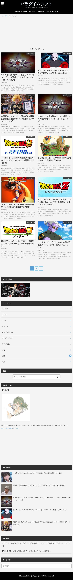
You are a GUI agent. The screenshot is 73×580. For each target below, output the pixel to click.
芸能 (3, 356)
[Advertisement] (36, 32)
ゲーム (4, 320)
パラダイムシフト (36, 4)
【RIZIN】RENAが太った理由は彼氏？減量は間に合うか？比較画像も (26, 551)
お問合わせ (41, 11)
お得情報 (17, 11)
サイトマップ (32, 11)
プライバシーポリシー (52, 11)
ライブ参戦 (6, 344)
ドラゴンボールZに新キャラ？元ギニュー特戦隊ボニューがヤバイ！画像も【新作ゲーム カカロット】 (35, 544)
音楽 (3, 362)
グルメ (4, 314)
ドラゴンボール (7, 332)
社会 (3, 350)
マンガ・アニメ (7, 338)
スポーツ (5, 326)
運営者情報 (24, 11)
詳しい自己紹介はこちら (10, 428)
